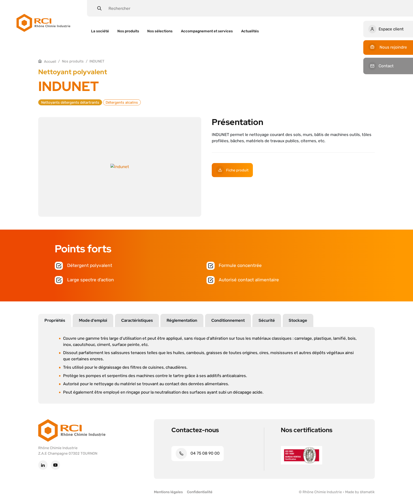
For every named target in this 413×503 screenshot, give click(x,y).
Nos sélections (160, 31)
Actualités (250, 31)
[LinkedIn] (43, 465)
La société (100, 31)
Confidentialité (199, 492)
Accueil (50, 61)
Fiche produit (237, 170)
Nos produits (128, 31)
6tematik (367, 492)
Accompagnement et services (207, 31)
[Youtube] (55, 465)
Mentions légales (168, 492)
